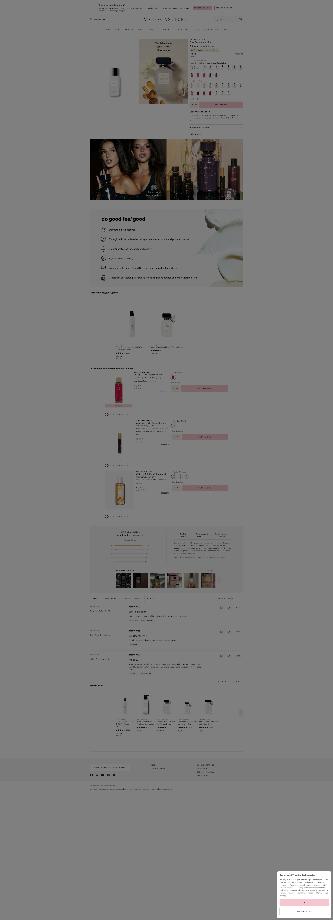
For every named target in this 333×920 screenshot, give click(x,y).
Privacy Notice (307, 893)
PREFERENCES (304, 911)
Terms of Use (322, 893)
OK (304, 902)
